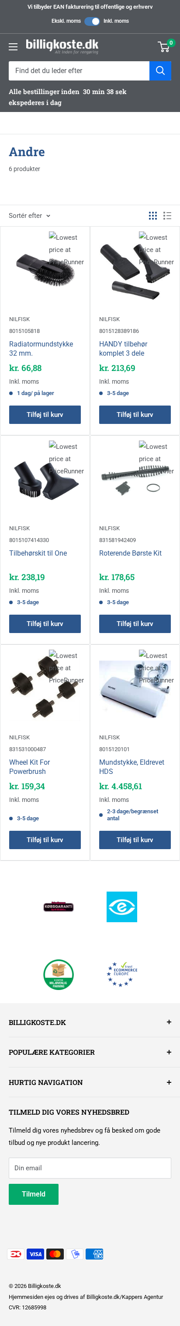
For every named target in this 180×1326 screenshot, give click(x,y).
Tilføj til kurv (45, 415)
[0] (164, 47)
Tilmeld (33, 1194)
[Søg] (160, 70)
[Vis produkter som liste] (167, 216)
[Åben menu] (13, 46)
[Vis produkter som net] (153, 216)
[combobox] (79, 70)
